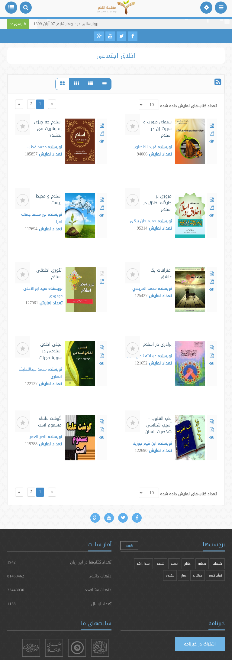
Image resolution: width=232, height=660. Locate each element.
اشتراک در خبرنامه (200, 644)
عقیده (170, 575)
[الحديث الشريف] (31, 648)
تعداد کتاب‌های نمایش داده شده (188, 105)
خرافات (197, 575)
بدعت (174, 564)
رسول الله (143, 564)
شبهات (217, 564)
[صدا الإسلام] (54, 648)
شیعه (160, 564)
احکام (188, 564)
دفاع (183, 575)
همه (129, 545)
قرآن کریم (215, 575)
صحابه (202, 564)
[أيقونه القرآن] (100, 648)
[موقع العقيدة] (77, 648)
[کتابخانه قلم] (116, 11)
